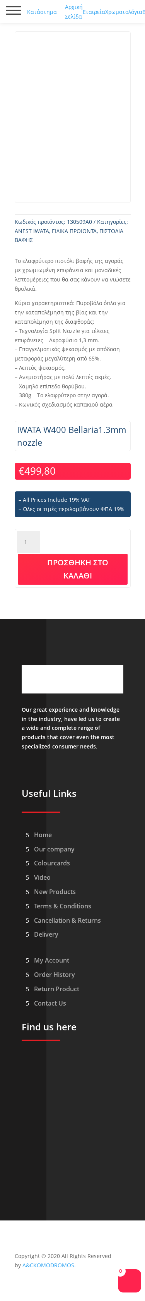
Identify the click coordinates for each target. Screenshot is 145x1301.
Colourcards (52, 863)
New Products (55, 891)
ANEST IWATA (32, 231)
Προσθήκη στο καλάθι (77, 569)
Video (42, 877)
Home (43, 835)
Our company (54, 849)
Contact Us (50, 1003)
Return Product (56, 989)
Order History (54, 974)
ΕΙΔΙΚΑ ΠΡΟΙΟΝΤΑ (74, 231)
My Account (51, 960)
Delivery (46, 934)
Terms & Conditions (62, 906)
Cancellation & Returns (67, 920)
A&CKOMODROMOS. (49, 1265)
